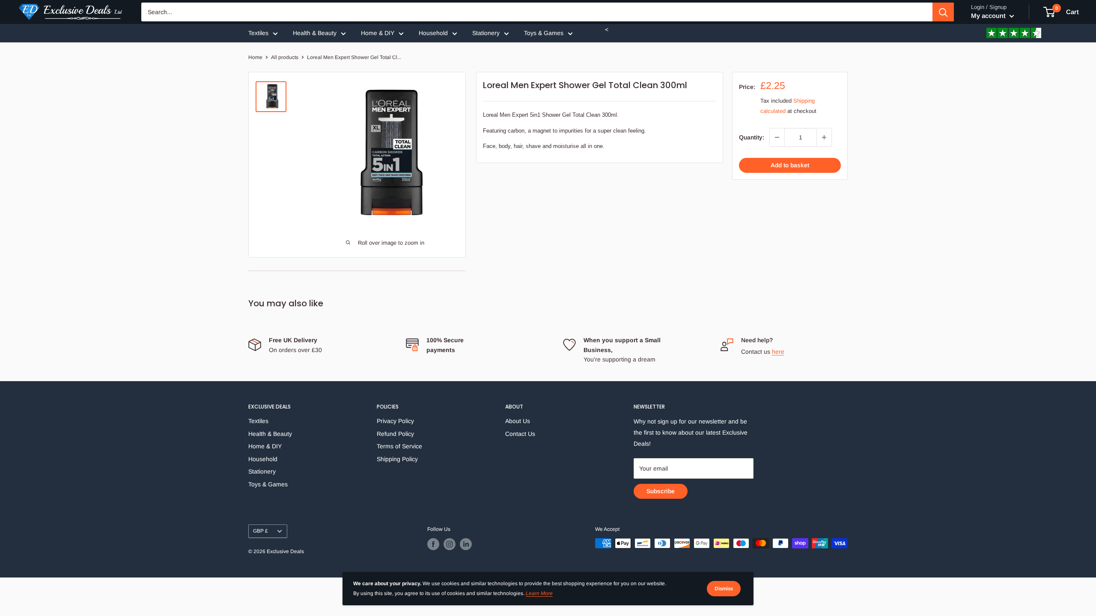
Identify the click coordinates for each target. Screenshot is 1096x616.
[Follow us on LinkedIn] (466, 544)
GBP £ (260, 531)
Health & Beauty (315, 33)
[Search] (943, 12)
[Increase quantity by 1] (824, 137)
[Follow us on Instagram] (450, 544)
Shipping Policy (397, 459)
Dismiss (724, 589)
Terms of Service (399, 446)
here (778, 351)
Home (255, 57)
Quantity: (751, 137)
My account (989, 15)
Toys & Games (543, 33)
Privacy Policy (395, 421)
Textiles (258, 33)
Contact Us (520, 433)
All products (284, 57)
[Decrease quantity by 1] (777, 137)
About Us (517, 421)
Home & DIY (377, 33)
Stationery (486, 33)
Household (433, 33)
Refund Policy (395, 433)
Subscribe (660, 491)
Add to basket (790, 165)
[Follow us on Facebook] (433, 544)
